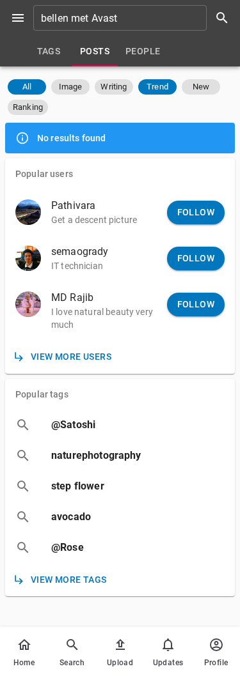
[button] (27, 87)
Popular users (44, 174)
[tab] (49, 51)
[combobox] (135, 18)
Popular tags (41, 394)
